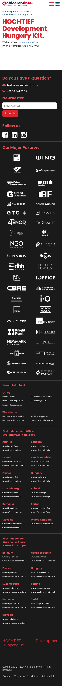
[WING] (45, 157)
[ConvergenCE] (45, 204)
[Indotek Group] (16, 169)
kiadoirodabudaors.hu (12, 404)
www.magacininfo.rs (40, 603)
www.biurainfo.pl (38, 492)
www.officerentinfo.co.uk (42, 523)
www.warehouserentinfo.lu (14, 592)
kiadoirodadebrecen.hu (41, 396)
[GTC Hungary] (16, 212)
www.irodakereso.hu (40, 477)
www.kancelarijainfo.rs (41, 508)
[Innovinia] (45, 212)
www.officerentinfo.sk (11, 527)
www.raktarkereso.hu (40, 572)
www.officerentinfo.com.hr (14, 465)
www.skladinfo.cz (38, 556)
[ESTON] (16, 309)
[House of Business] (45, 266)
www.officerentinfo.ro (11, 512)
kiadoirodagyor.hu (39, 400)
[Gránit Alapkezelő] (16, 194)
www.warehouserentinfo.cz (43, 560)
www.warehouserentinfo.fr (14, 576)
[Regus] (45, 255)
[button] (57, 4)
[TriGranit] (45, 222)
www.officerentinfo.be (40, 450)
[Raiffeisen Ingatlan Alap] (16, 182)
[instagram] (24, 133)
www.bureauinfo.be (39, 446)
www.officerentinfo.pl (40, 496)
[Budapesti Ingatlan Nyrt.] (45, 194)
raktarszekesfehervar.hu (42, 420)
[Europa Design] (45, 353)
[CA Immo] (16, 204)
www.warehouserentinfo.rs (43, 607)
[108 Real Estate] (45, 320)
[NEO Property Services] (16, 244)
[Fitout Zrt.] (45, 244)
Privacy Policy (49, 676)
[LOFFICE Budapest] (45, 278)
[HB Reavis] (16, 255)
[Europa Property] (45, 363)
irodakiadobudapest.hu (12, 400)
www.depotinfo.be (10, 556)
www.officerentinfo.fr (11, 481)
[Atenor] (16, 222)
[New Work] (16, 277)
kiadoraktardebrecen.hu (13, 420)
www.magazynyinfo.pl (40, 588)
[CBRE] (16, 288)
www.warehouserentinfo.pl (43, 592)
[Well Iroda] (16, 353)
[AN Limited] (16, 321)
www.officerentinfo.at (11, 450)
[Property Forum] (16, 363)
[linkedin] (16, 133)
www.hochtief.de (28, 42)
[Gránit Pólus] (16, 233)
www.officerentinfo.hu (40, 481)
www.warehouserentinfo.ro (14, 607)
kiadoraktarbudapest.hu (13, 416)
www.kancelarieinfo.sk (12, 523)
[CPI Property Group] (16, 156)
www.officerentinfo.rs (40, 512)
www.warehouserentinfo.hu (43, 576)
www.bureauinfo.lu (10, 492)
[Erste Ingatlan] (45, 182)
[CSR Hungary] (16, 372)
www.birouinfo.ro (9, 508)
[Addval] (45, 233)
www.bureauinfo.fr (10, 477)
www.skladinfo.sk (9, 619)
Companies (23, 11)
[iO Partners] (45, 298)
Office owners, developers (16, 14)
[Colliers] (16, 298)
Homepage (8, 11)
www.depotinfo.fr (9, 572)
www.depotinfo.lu (10, 588)
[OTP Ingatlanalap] (45, 169)
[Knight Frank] (16, 331)
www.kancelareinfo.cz (40, 461)
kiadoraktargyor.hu (39, 416)
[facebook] (7, 133)
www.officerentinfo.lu (11, 496)
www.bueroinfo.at (10, 446)
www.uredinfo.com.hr (11, 461)
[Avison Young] (45, 309)
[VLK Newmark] (16, 342)
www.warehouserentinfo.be (14, 560)
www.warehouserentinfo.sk (14, 623)
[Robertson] (45, 331)
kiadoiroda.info (9, 396)
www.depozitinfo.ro (10, 603)
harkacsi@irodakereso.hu (22, 85)
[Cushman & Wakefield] (45, 288)
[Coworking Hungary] (45, 372)
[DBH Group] (16, 266)
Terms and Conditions (26, 676)
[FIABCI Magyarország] (45, 343)
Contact (7, 676)
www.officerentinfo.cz (40, 465)
